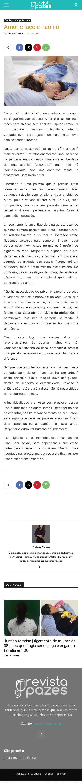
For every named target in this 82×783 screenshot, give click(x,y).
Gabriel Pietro (11, 655)
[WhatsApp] (46, 47)
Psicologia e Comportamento (17, 20)
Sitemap (61, 773)
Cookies (49, 773)
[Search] (76, 5)
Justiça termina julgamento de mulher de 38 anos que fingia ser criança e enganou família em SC (40, 646)
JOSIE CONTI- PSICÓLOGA (20, 758)
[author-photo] (41, 542)
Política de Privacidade (28, 773)
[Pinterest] (37, 47)
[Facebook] (19, 47)
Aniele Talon (15, 33)
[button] (6, 5)
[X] (28, 47)
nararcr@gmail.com (47, 723)
